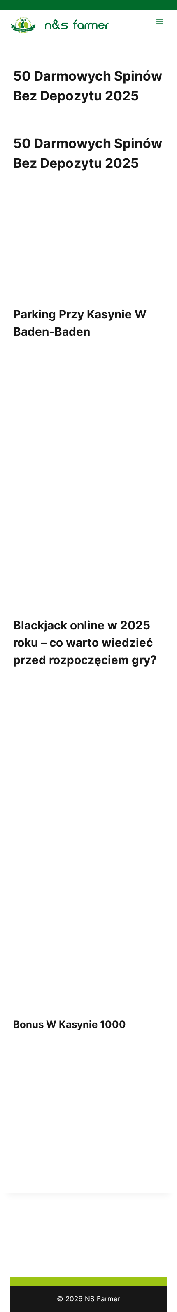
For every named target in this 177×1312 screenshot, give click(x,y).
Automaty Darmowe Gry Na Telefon (134, 1229)
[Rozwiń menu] (159, 21)
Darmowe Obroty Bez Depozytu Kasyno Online (45, 1235)
